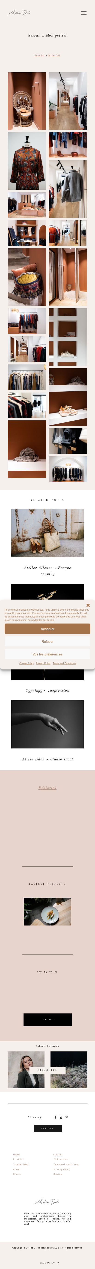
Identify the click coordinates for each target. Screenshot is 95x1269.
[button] (88, 605)
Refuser (47, 641)
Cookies (57, 1174)
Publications (60, 1159)
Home (16, 1154)
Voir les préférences (47, 654)
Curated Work (21, 1164)
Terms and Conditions (64, 663)
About (16, 1169)
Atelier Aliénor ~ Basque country (47, 543)
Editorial (47, 788)
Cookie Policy (26, 663)
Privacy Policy (43, 663)
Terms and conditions (65, 1164)
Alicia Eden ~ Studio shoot (47, 731)
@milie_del (47, 1070)
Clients (17, 1174)
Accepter (47, 628)
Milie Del (54, 55)
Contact (58, 1154)
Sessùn (40, 55)
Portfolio (18, 1159)
